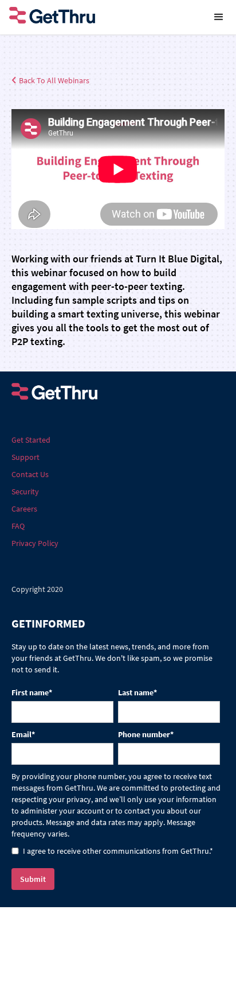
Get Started (30, 440)
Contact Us (30, 474)
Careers (24, 509)
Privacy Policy (34, 543)
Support (25, 457)
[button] (219, 17)
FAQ (18, 526)
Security (25, 491)
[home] (101, 17)
